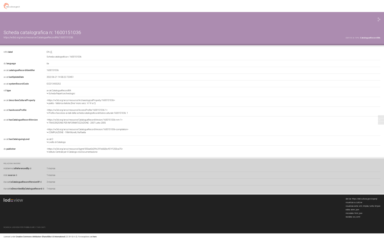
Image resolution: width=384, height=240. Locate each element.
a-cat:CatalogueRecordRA (61, 92)
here (95, 237)
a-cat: (19, 70)
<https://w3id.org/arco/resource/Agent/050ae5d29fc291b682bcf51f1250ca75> (85, 150)
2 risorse (51, 182)
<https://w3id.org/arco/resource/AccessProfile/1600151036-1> (87, 111)
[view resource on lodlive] (379, 19)
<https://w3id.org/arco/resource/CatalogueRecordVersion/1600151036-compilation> (87, 131)
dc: (10, 63)
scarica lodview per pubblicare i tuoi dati (24, 227)
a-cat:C (56, 140)
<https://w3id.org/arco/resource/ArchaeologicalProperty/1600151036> (81, 101)
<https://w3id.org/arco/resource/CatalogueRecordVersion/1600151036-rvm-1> (85, 121)
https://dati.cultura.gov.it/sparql (364, 199)
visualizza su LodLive (354, 202)
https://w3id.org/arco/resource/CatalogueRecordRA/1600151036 (38, 37)
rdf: (7, 90)
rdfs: (8, 52)
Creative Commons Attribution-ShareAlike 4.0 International (40, 237)
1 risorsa (51, 168)
